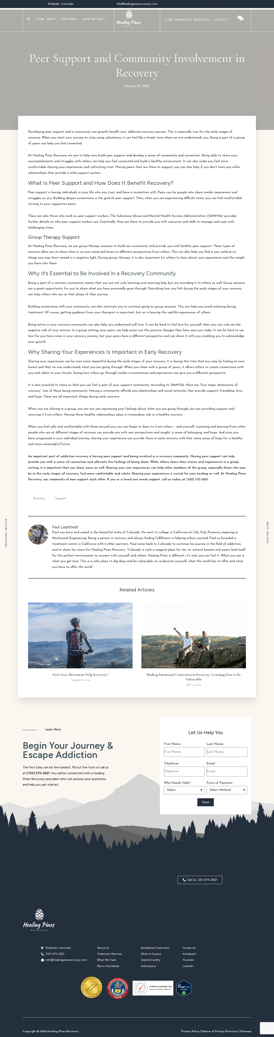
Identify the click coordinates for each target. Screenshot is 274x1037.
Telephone (171, 763)
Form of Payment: (220, 783)
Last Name (215, 744)
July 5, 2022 (194, 685)
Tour (169, 19)
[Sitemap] (245, 1028)
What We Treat (94, 19)
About (51, 19)
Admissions (183, 19)
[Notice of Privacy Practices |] (220, 1028)
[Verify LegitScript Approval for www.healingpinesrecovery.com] (184, 995)
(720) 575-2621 (38, 773)
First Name (172, 744)
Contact (221, 19)
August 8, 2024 (80, 680)
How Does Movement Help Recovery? (80, 674)
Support (60, 498)
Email (211, 763)
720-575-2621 (213, 4)
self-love (137, 324)
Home (41, 19)
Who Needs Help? (177, 783)
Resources (201, 19)
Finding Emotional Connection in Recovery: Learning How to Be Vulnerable (194, 676)
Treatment (69, 19)
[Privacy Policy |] (191, 1028)
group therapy (89, 246)
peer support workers (77, 222)
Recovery (39, 498)
